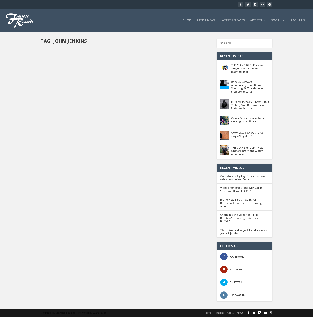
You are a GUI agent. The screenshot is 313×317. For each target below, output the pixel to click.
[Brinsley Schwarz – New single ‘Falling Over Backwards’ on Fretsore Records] (224, 104)
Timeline (219, 312)
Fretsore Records (56, 147)
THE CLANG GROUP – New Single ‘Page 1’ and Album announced (247, 151)
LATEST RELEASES (233, 20)
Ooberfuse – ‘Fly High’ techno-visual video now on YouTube (243, 177)
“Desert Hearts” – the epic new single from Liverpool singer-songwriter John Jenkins (116, 142)
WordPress (99, 312)
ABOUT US (297, 20)
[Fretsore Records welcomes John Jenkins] (100, 209)
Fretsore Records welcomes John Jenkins (78, 250)
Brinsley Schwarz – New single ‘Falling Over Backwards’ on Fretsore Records (250, 105)
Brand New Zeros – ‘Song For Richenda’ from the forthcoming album (241, 203)
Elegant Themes (65, 312)
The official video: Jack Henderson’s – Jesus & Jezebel (243, 231)
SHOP (187, 20)
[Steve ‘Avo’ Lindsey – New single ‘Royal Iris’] (224, 135)
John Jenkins (104, 147)
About (230, 312)
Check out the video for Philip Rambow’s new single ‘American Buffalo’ (240, 218)
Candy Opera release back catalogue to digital (247, 119)
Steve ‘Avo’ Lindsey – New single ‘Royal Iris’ (247, 134)
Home (208, 312)
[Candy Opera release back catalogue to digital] (224, 120)
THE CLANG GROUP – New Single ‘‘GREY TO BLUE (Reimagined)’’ (247, 68)
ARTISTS (256, 20)
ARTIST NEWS (205, 20)
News (97, 255)
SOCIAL (276, 20)
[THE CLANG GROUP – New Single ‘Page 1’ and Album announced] (224, 150)
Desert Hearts (90, 147)
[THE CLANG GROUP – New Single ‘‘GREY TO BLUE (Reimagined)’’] (224, 67)
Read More (53, 162)
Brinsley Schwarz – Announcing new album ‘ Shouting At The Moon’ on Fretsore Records (247, 86)
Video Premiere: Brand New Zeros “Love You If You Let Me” (241, 189)
